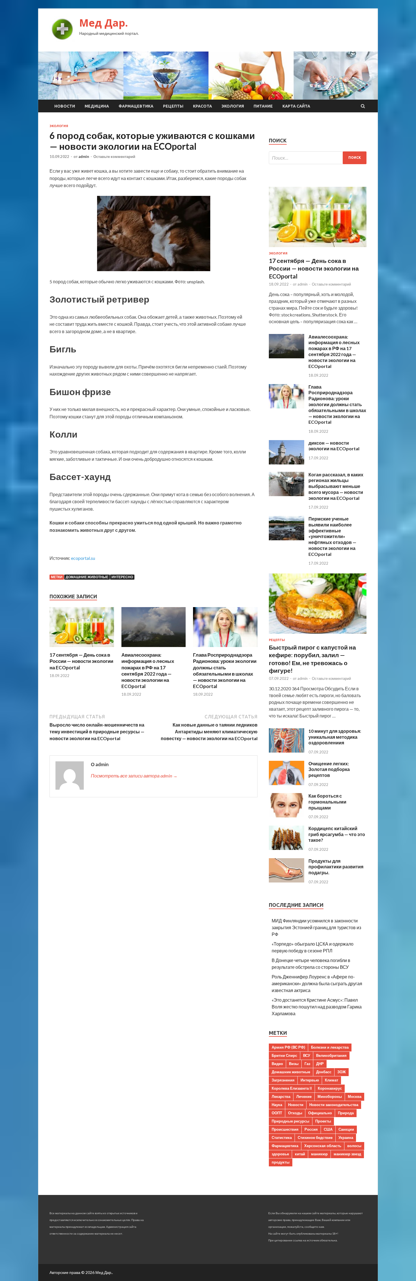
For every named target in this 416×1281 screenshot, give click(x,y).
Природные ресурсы (290, 1121)
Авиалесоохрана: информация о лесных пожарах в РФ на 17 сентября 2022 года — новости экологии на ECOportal (147, 670)
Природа (346, 1113)
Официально (320, 1113)
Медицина (97, 106)
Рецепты (173, 106)
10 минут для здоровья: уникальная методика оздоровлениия (334, 737)
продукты (281, 1162)
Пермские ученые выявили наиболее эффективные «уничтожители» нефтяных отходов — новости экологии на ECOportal (332, 536)
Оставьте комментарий (114, 156)
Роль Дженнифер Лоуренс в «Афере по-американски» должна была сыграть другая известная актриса (317, 983)
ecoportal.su (83, 558)
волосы (354, 1145)
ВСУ (306, 1055)
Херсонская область (322, 1145)
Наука (277, 1104)
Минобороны (330, 1096)
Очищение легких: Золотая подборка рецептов (329, 769)
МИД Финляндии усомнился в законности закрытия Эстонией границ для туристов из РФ (316, 927)
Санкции (346, 1129)
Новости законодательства (333, 1104)
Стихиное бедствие (315, 1137)
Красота (202, 106)
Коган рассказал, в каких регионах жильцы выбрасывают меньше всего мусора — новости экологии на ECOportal (335, 486)
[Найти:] (317, 157)
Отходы (295, 1113)
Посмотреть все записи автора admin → (134, 775)
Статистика (282, 1137)
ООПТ (277, 1113)
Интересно (122, 577)
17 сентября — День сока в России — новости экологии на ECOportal (81, 661)
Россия (311, 1129)
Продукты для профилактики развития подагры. (335, 866)
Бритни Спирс (284, 1055)
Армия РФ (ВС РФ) (288, 1047)
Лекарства (281, 1096)
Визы (294, 1063)
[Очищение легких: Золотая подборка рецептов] (286, 783)
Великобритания (331, 1055)
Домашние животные (87, 577)
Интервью (310, 1080)
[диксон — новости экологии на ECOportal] (286, 462)
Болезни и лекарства (330, 1047)
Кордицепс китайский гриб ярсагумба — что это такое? (336, 834)
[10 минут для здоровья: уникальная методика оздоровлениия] (286, 750)
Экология (233, 106)
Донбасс (323, 1072)
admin (83, 156)
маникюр (319, 1154)
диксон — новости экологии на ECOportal (333, 445)
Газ (307, 1063)
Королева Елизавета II (292, 1088)
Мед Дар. (103, 23)
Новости (64, 106)
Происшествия (285, 1129)
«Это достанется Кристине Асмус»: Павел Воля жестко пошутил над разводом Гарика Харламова (317, 1006)
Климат (331, 1080)
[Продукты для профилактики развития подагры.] (286, 880)
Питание (263, 106)
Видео (277, 1063)
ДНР (320, 1063)
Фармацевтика (136, 106)
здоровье (280, 1154)
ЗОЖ (341, 1072)
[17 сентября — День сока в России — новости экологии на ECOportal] (82, 648)
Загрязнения (283, 1080)
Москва (354, 1096)
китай (300, 1154)
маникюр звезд (347, 1154)
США (328, 1129)
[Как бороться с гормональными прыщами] (286, 815)
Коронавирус (330, 1088)
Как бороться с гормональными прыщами (327, 801)
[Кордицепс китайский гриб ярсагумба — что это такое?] (286, 848)
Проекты (323, 1121)
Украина (345, 1137)
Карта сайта (296, 106)
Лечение (304, 1096)
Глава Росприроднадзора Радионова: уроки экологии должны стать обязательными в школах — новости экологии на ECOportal (224, 670)
